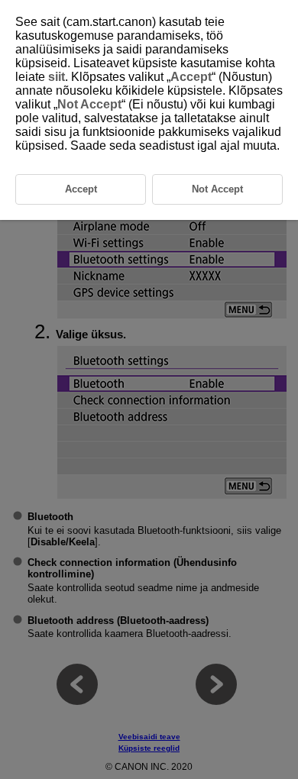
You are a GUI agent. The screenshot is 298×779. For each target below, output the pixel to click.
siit (56, 76)
